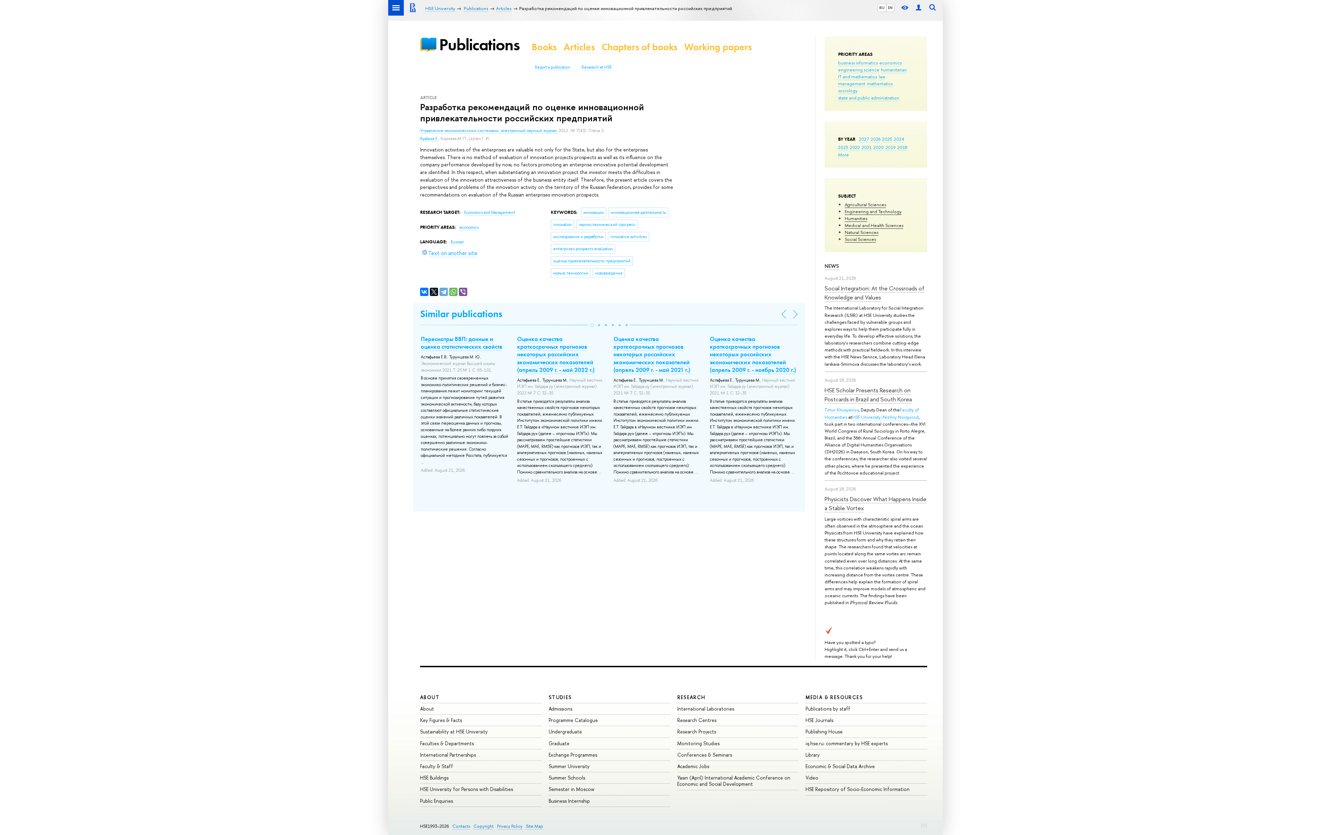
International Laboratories (705, 708)
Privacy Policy (509, 826)
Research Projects (696, 731)
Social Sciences (860, 239)
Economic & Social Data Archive (840, 766)
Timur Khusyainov (842, 410)
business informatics (858, 63)
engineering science (858, 70)
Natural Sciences (861, 232)
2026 (875, 139)
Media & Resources (834, 697)
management (851, 83)
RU (882, 7)
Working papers (718, 47)
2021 (867, 147)
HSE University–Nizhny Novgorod (885, 417)
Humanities (856, 218)
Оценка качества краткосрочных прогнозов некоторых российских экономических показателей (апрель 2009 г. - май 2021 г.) (652, 354)
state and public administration (868, 98)
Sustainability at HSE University (454, 731)
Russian (457, 242)
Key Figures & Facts (441, 720)
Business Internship (569, 801)
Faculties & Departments (447, 743)
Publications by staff (828, 708)
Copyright (483, 826)
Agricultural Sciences (865, 204)
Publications (479, 44)
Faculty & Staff (436, 766)
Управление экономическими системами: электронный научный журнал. (489, 130)
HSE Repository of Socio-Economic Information (858, 789)
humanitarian (894, 70)
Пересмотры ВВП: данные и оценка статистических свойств (461, 342)
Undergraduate (565, 731)
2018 (902, 147)
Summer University (569, 766)
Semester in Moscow (571, 789)
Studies (560, 697)
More (843, 154)
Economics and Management (489, 212)
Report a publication (552, 67)
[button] (592, 325)
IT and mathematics (857, 76)
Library (813, 754)
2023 (843, 147)
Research (691, 697)
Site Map (534, 826)
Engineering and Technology (873, 211)
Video (812, 777)
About (430, 697)
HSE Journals (819, 720)
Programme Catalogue (573, 720)
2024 (899, 139)
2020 (878, 147)
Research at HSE (597, 67)
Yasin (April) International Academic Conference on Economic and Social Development (733, 780)
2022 (855, 147)
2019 (891, 147)
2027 (864, 139)
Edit (924, 825)
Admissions (560, 708)
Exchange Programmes (573, 754)
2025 (887, 139)
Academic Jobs (693, 766)
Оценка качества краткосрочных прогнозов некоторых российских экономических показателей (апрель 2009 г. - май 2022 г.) (555, 354)
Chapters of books (639, 47)
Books (544, 47)
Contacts (461, 826)
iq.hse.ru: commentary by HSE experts (847, 743)
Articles (579, 47)
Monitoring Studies (698, 743)
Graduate (559, 743)
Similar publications (461, 314)
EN (890, 7)
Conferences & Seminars (704, 754)
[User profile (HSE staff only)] (918, 8)
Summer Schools (567, 777)
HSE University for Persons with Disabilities (466, 789)
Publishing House (824, 731)
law (882, 76)
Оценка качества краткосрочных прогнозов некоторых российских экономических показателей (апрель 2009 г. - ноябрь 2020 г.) (753, 354)
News (832, 266)
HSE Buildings (434, 777)
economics (890, 63)
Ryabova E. (429, 138)
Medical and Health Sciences (874, 225)
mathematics (880, 83)
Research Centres (696, 720)
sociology (848, 90)
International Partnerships (448, 754)
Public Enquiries (436, 801)
